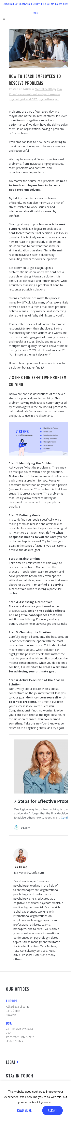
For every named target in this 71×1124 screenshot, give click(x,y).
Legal (11, 1062)
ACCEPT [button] (52, 1110)
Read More (24, 1110)
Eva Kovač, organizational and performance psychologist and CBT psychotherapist (35, 94)
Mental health (44, 89)
